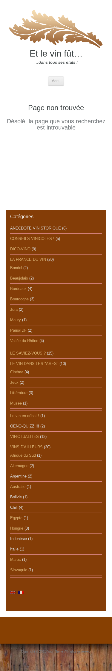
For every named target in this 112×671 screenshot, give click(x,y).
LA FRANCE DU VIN (28, 259)
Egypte (16, 518)
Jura (14, 309)
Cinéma (16, 372)
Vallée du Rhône (24, 340)
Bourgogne (19, 299)
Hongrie (16, 528)
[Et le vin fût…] (56, 28)
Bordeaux (18, 288)
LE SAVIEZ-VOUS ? (28, 353)
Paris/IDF (18, 330)
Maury (15, 320)
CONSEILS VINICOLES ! (32, 238)
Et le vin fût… (56, 53)
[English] (13, 592)
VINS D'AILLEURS (26, 447)
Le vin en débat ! (24, 415)
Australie (17, 486)
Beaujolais (19, 278)
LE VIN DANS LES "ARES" (34, 363)
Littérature (18, 393)
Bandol (16, 268)
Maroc (15, 559)
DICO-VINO (20, 249)
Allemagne (19, 466)
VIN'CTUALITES (24, 436)
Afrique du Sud (23, 455)
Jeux (14, 382)
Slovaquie (18, 570)
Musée (16, 403)
